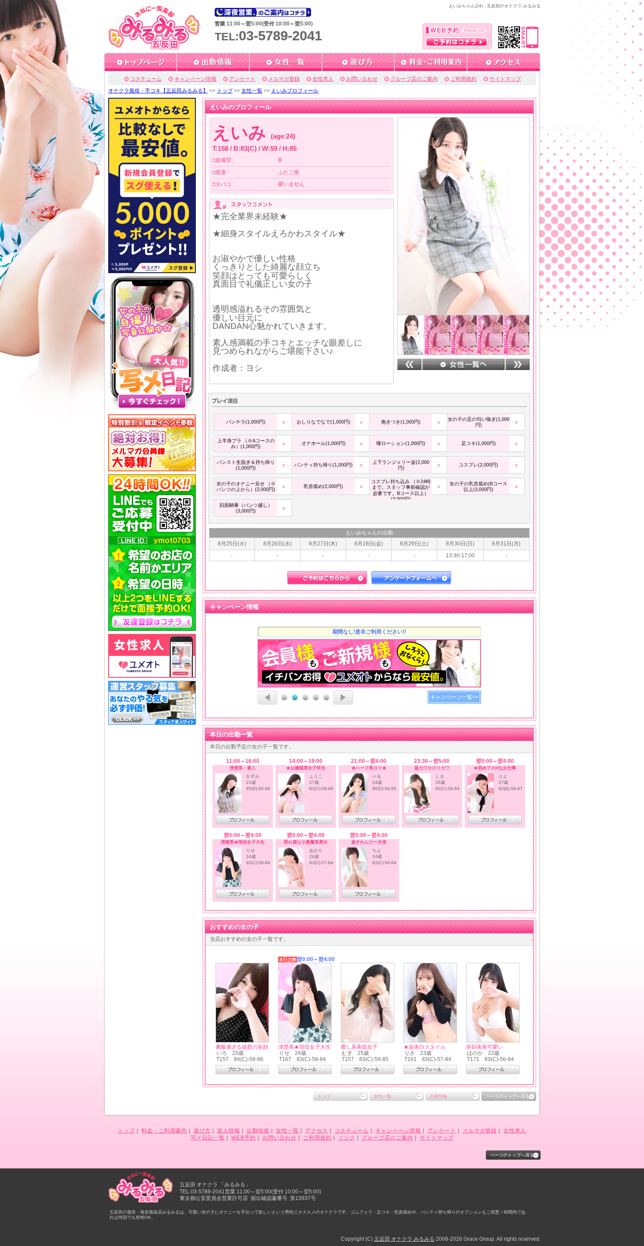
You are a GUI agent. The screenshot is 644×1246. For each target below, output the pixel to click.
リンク (346, 1138)
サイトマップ (505, 79)
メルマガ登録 (284, 79)
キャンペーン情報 (195, 79)
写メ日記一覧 (208, 1138)
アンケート (242, 79)
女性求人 (322, 79)
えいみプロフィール (294, 91)
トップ (225, 91)
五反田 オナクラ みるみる (404, 1239)
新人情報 (228, 1131)
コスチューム (146, 79)
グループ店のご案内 (414, 79)
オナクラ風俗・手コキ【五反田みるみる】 (158, 91)
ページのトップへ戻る (508, 1096)
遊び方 (202, 1131)
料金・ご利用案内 (164, 1131)
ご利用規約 (463, 79)
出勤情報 (438, 1096)
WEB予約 (243, 1138)
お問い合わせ (362, 79)
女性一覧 (251, 91)
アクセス (316, 1131)
